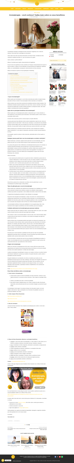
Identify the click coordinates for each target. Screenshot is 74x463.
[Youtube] (60, 457)
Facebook (26, 407)
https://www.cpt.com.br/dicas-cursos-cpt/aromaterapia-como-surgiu (23, 268)
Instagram (21, 407)
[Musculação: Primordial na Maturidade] (53, 98)
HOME (12, 8)
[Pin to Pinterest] (27, 424)
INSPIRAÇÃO (46, 8)
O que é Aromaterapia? (15, 75)
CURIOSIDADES (38, 8)
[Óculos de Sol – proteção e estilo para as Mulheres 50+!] (57, 73)
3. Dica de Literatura (15, 90)
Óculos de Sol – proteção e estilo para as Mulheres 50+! (57, 80)
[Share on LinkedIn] (28, 424)
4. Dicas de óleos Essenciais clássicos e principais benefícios (22, 92)
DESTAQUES (18, 8)
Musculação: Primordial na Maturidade (51, 103)
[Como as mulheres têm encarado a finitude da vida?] (27, 439)
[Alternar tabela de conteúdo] (35, 74)
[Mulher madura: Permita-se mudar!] (14, 439)
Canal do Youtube (21, 402)
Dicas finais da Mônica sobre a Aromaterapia (19, 85)
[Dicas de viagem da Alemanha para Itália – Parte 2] (62, 87)
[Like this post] (25, 424)
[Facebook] (55, 457)
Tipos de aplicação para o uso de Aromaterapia (19, 80)
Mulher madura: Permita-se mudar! (14, 445)
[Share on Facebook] (26, 424)
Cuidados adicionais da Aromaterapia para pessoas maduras (22, 82)
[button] (9, 442)
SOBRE (61, 8)
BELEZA (24, 8)
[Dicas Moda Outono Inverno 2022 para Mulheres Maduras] (53, 87)
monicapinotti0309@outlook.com (18, 361)
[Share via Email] (29, 424)
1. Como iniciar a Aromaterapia (17, 87)
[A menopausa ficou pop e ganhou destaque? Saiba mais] (40, 439)
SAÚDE (56, 8)
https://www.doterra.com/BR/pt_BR (15, 296)
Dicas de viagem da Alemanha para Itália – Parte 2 (62, 92)
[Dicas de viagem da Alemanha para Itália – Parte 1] (62, 98)
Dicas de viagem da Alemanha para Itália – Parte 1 (62, 103)
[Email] (2, 460)
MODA (52, 8)
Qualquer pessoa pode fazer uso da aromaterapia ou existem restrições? (24, 78)
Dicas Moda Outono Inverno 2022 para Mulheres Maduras (52, 92)
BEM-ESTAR (30, 8)
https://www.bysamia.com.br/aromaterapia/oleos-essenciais (19, 301)
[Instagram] (58, 457)
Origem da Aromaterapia (15, 84)
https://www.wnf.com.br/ (12, 298)
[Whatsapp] (62, 457)
